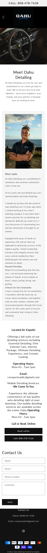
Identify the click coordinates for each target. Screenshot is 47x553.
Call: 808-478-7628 (24, 438)
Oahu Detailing (19, 552)
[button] (3, 17)
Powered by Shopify (32, 552)
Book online (23, 431)
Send (10, 502)
